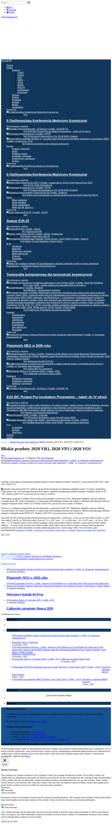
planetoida (13, 554)
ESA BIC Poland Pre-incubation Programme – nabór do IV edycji (59, 131)
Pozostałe (22, 92)
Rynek (10, 146)
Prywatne (16, 100)
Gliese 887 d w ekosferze (40, 369)
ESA (19, 77)
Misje (9, 197)
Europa (15, 95)
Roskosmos (23, 90)
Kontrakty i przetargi (21, 156)
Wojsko (15, 102)
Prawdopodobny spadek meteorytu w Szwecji (33, 559)
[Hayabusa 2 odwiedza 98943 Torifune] (47, 679)
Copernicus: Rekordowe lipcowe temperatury (49, 310)
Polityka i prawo (19, 154)
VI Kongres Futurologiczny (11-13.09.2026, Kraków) (53, 136)
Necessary (8, 790)
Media (15, 105)
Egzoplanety (18, 322)
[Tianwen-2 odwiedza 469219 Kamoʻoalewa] (56, 667)
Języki (10, 437)
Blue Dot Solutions (38, 721)
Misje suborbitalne (21, 205)
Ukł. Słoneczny (19, 327)
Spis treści (17, 432)
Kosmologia (18, 325)
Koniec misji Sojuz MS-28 (37, 236)
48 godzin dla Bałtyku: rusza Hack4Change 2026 (52, 417)
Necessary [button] (5, 787)
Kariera (15, 161)
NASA (20, 85)
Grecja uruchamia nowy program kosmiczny (48, 144)
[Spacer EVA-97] (27, 212)
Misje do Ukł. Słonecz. (23, 207)
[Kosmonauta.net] (9, 17)
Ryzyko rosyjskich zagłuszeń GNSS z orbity (50, 739)
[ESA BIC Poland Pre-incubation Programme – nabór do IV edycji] (38, 388)
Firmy (14, 151)
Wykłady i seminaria (22, 383)
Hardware (17, 246)
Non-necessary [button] (7, 804)
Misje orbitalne (19, 202)
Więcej (27, 756)
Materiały (16, 249)
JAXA (20, 82)
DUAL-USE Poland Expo (40, 185)
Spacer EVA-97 (18, 221)
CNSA (20, 75)
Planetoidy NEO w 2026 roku (29, 345)
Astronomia (17, 317)
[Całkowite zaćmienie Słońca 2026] (30, 600)
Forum (10, 65)
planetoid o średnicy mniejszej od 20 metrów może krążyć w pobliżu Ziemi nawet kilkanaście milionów (60, 530)
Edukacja (11, 376)
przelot (21, 554)
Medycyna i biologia (21, 251)
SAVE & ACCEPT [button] (9, 821)
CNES (20, 73)
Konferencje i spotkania (23, 158)
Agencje (16, 70)
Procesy (16, 256)
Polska (15, 97)
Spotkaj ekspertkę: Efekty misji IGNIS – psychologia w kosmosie (58, 422)
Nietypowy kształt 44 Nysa (40, 361)
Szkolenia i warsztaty (22, 381)
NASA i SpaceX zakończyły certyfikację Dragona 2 (39, 556)
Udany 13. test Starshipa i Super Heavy (44, 241)
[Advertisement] (56, 39)
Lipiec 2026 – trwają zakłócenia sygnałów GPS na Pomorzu (57, 285)
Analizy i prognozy (21, 149)
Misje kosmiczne (20, 254)
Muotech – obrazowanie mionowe (44, 290)
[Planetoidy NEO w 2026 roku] (59, 337)
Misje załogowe (19, 200)
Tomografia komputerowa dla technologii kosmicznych (49, 274)
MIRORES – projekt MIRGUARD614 (38, 737)
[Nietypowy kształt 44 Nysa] (59, 586)
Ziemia (27, 554)
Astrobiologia (18, 315)
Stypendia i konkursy (22, 378)
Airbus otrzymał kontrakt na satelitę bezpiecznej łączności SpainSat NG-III (62, 195)
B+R (9, 244)
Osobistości (17, 107)
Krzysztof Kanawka (13, 458)
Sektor (10, 68)
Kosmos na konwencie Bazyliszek (41, 413)
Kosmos (10, 312)
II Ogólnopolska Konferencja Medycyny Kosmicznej (47, 120)
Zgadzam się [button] (18, 756)
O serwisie (17, 427)
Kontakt (15, 430)
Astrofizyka (17, 320)
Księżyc (4, 554)
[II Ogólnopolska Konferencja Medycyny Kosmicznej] (32, 112)
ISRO (20, 80)
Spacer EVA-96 (34, 231)
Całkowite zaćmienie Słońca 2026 (44, 374)
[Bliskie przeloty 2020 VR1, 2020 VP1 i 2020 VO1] (52, 460)
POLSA (21, 87)
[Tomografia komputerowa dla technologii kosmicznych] (59, 266)
